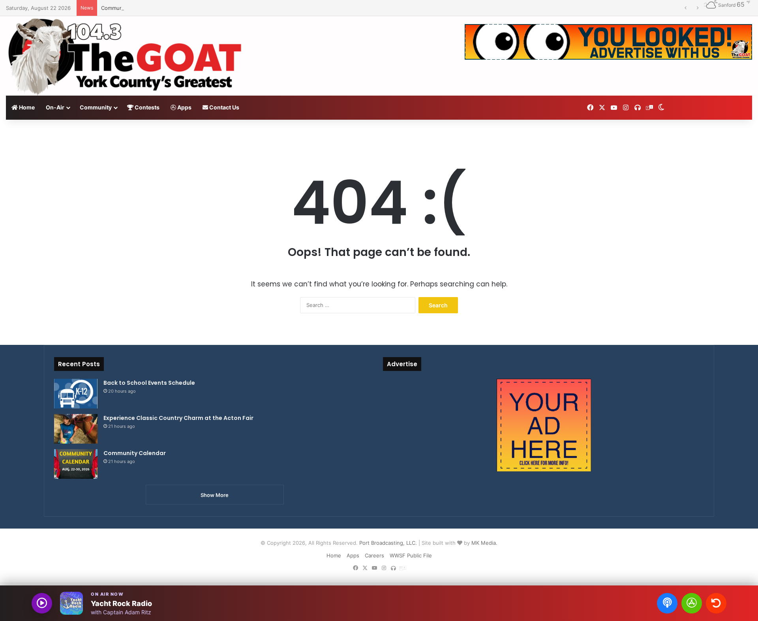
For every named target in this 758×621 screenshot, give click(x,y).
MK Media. (484, 543)
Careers (374, 555)
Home (26, 107)
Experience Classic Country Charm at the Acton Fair (178, 418)
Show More (215, 495)
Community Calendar (126, 8)
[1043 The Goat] (126, 56)
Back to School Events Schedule (149, 383)
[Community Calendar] (76, 464)
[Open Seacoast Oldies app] (691, 603)
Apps (183, 107)
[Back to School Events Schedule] (76, 393)
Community (96, 107)
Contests (146, 107)
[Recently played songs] (716, 603)
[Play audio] (42, 603)
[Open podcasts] (667, 603)
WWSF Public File (411, 555)
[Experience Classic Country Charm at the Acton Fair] (76, 429)
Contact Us (223, 107)
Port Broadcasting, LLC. (388, 543)
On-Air (55, 107)
